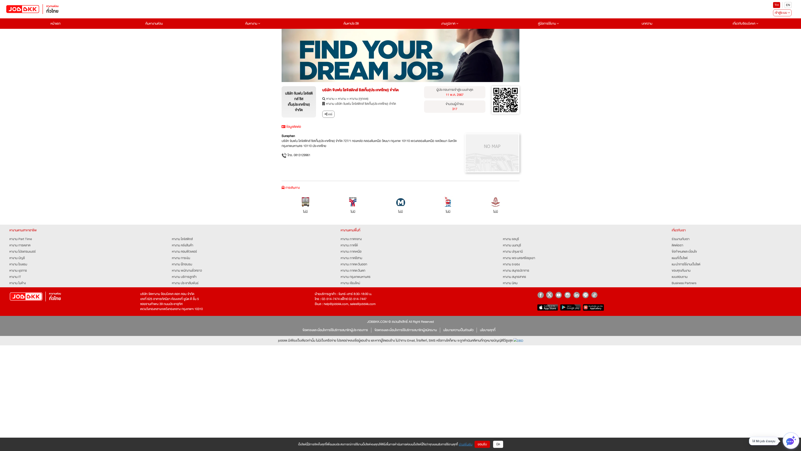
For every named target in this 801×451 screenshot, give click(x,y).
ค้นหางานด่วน (154, 23)
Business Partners (684, 283)
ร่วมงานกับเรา (680, 239)
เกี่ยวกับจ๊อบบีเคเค (744, 23)
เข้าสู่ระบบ (781, 12)
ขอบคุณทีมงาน (681, 270)
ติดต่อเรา (677, 245)
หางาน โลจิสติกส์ (182, 239)
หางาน (330, 98)
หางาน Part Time (20, 239)
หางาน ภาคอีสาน (351, 258)
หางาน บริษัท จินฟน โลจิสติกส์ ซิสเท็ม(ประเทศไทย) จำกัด (361, 103)
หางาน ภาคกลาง (351, 239)
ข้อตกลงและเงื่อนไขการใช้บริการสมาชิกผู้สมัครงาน (405, 330)
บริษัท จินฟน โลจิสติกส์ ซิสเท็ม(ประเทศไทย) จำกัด (360, 90)
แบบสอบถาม (680, 276)
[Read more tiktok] (594, 294)
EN (788, 5)
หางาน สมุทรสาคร (514, 276)
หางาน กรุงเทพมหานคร (355, 276)
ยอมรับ (482, 444)
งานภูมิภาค (448, 23)
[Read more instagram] (567, 294)
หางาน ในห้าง (17, 283)
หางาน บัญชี (17, 258)
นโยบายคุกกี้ (487, 330)
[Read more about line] (585, 294)
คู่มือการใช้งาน (547, 23)
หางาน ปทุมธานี (513, 251)
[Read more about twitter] (549, 294)
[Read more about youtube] (558, 294)
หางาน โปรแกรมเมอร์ (22, 251)
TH (777, 5)
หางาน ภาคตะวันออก (354, 264)
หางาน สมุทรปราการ (516, 270)
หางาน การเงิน (181, 258)
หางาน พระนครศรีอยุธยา (519, 258)
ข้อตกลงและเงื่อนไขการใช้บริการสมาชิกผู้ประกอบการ (335, 330)
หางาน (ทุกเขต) (359, 98)
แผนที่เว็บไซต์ (680, 258)
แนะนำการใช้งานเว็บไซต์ (686, 264)
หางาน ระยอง (511, 264)
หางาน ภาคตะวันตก (353, 270)
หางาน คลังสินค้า (182, 245)
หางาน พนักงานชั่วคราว (187, 270)
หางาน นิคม (510, 283)
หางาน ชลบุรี (511, 239)
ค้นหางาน (251, 23)
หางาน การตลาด (19, 245)
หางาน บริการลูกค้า (184, 276)
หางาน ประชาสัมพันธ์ (185, 283)
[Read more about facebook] (540, 294)
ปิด (498, 444)
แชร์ (329, 114)
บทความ (647, 23)
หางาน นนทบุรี (512, 245)
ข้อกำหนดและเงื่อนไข (684, 251)
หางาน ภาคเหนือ (351, 251)
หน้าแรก (55, 23)
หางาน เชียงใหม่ (350, 283)
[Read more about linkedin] (576, 294)
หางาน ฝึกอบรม (182, 264)
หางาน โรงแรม (18, 264)
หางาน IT (15, 276)
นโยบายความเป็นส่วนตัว (458, 330)
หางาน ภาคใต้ (349, 245)
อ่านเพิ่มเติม (465, 444)
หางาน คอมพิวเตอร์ (184, 251)
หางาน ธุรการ (18, 270)
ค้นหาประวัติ (351, 23)
